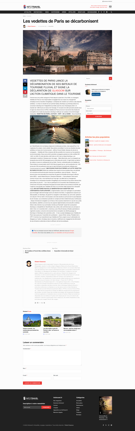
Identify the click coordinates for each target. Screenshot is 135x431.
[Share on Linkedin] (25, 88)
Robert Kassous (31, 26)
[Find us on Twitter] (101, 12)
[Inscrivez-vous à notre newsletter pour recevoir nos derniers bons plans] (110, 6)
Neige (47, 12)
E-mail (25, 375)
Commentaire (27, 348)
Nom (24, 368)
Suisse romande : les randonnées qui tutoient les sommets (31, 330)
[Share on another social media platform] (25, 96)
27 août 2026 (27, 334)
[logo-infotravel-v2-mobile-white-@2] (31, 398)
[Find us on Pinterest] (106, 12)
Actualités (27, 12)
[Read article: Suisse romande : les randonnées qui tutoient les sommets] (32, 320)
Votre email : (89, 111)
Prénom (88, 106)
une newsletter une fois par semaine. (64, 233)
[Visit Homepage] (32, 6)
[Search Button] (111, 12)
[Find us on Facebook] (98, 12)
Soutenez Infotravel (108, 1)
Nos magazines (92, 12)
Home (24, 16)
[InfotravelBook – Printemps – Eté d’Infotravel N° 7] (105, 405)
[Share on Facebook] (25, 81)
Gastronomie (55, 12)
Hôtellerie (72, 12)
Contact (55, 405)
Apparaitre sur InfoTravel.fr (60, 410)
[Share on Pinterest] (25, 92)
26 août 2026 (67, 332)
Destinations (38, 12)
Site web (55, 375)
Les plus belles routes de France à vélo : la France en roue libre (51, 330)
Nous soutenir (96, 94)
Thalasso (78, 412)
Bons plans (81, 12)
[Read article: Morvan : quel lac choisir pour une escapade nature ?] (73, 320)
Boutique (78, 414)
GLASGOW (58, 90)
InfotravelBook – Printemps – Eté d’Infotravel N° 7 (103, 417)
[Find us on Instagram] (104, 12)
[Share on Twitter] (25, 84)
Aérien (64, 12)
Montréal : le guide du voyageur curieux (99, 141)
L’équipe (55, 407)
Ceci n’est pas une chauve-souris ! (97, 156)
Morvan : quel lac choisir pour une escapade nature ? (72, 329)
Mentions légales (58, 412)
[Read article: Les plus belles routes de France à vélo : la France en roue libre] (52, 320)
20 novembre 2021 (42, 26)
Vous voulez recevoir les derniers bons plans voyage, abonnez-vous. (98, 6)
